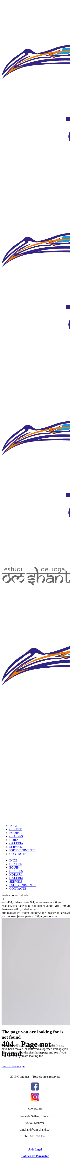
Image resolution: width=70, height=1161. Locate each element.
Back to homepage (13, 1066)
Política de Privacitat (35, 1156)
